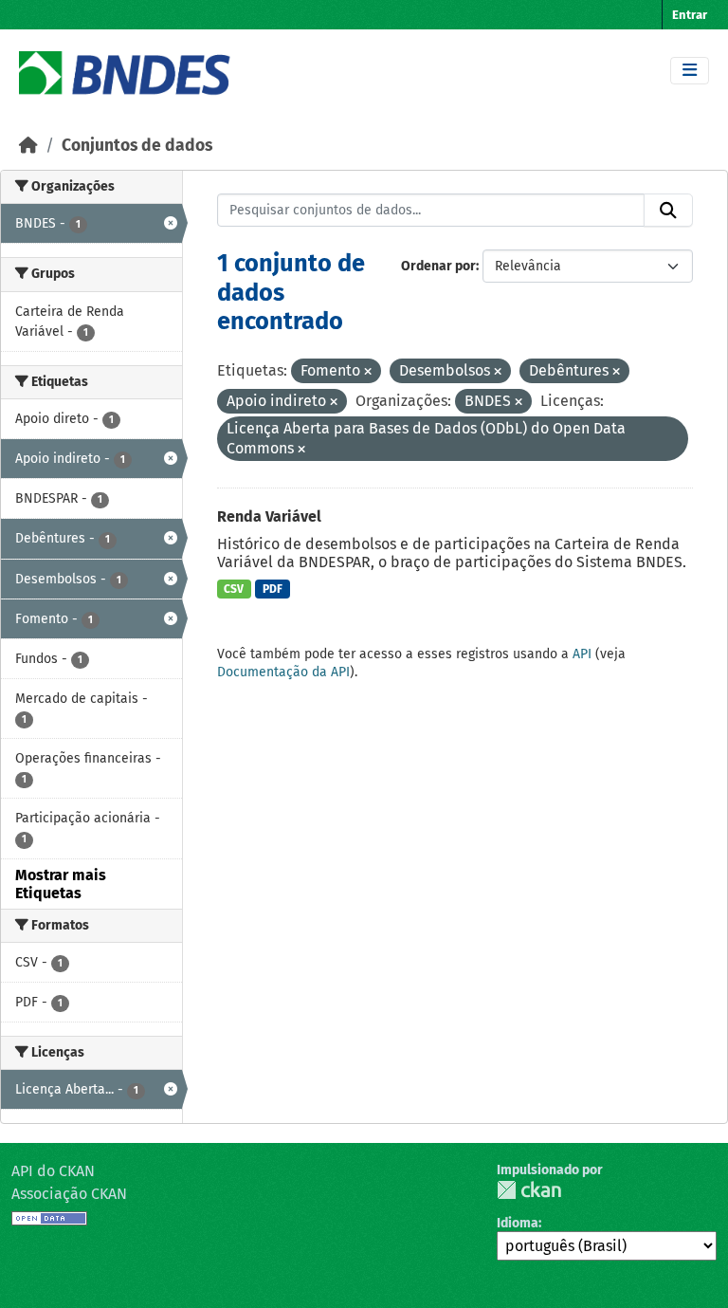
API (582, 654)
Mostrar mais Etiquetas (60, 884)
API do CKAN (53, 1171)
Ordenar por (438, 266)
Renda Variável (269, 516)
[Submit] (668, 210)
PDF (272, 589)
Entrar (689, 15)
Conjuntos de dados (137, 146)
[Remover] (368, 372)
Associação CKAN (69, 1194)
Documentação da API (283, 672)
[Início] (28, 146)
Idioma (517, 1223)
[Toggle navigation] (689, 70)
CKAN (529, 1190)
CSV (234, 589)
